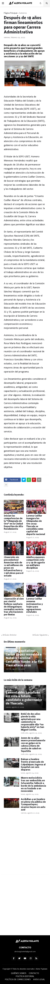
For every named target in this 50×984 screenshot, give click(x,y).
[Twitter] (24, 480)
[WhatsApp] (29, 480)
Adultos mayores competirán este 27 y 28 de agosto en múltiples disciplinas (35, 562)
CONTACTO (34, 973)
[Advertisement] (25, 847)
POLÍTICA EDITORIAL (25, 976)
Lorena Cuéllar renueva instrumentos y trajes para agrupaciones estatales (34, 605)
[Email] (39, 480)
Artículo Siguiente (39, 635)
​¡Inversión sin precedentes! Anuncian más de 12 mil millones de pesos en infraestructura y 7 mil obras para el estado (13, 566)
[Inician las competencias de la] (14, 507)
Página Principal (10, 13)
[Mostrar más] (6, 485)
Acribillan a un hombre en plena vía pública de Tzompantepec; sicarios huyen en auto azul (33, 804)
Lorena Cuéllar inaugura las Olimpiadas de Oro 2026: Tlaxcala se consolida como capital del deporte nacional (35, 525)
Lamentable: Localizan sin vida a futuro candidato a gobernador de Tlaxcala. (24, 698)
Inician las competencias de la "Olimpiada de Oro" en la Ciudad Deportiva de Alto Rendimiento (13, 522)
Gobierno (23, 13)
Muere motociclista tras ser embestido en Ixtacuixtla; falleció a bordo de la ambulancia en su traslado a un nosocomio (33, 784)
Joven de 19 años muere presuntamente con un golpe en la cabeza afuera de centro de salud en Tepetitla (33, 745)
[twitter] (19, 958)
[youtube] (25, 958)
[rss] (36, 958)
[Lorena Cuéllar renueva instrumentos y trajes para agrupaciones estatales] (36, 590)
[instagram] (30, 958)
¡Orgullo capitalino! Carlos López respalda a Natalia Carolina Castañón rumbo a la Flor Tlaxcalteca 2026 (25, 658)
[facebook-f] (14, 958)
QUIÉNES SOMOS (18, 973)
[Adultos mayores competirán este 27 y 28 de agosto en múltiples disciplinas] (36, 548)
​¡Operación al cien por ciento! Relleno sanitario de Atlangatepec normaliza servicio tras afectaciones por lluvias (14, 607)
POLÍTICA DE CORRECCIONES (18, 980)
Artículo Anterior (10, 635)
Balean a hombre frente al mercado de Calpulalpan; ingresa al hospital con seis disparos (33, 764)
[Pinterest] (34, 480)
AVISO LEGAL (39, 980)
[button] (3, 3)
